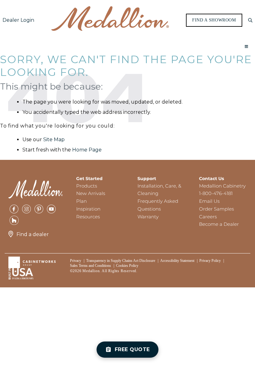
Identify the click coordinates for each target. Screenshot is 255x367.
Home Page (87, 150)
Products (86, 186)
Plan (81, 201)
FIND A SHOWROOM (214, 20)
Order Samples (216, 209)
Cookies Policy (127, 265)
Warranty (148, 217)
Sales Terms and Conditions (90, 265)
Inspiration (88, 209)
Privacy (75, 260)
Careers (208, 217)
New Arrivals (90, 193)
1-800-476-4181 (216, 193)
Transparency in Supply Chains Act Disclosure (120, 260)
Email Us (209, 201)
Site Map (54, 139)
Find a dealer (32, 234)
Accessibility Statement (177, 260)
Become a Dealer (219, 224)
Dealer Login (18, 20)
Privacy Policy (210, 260)
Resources (88, 217)
